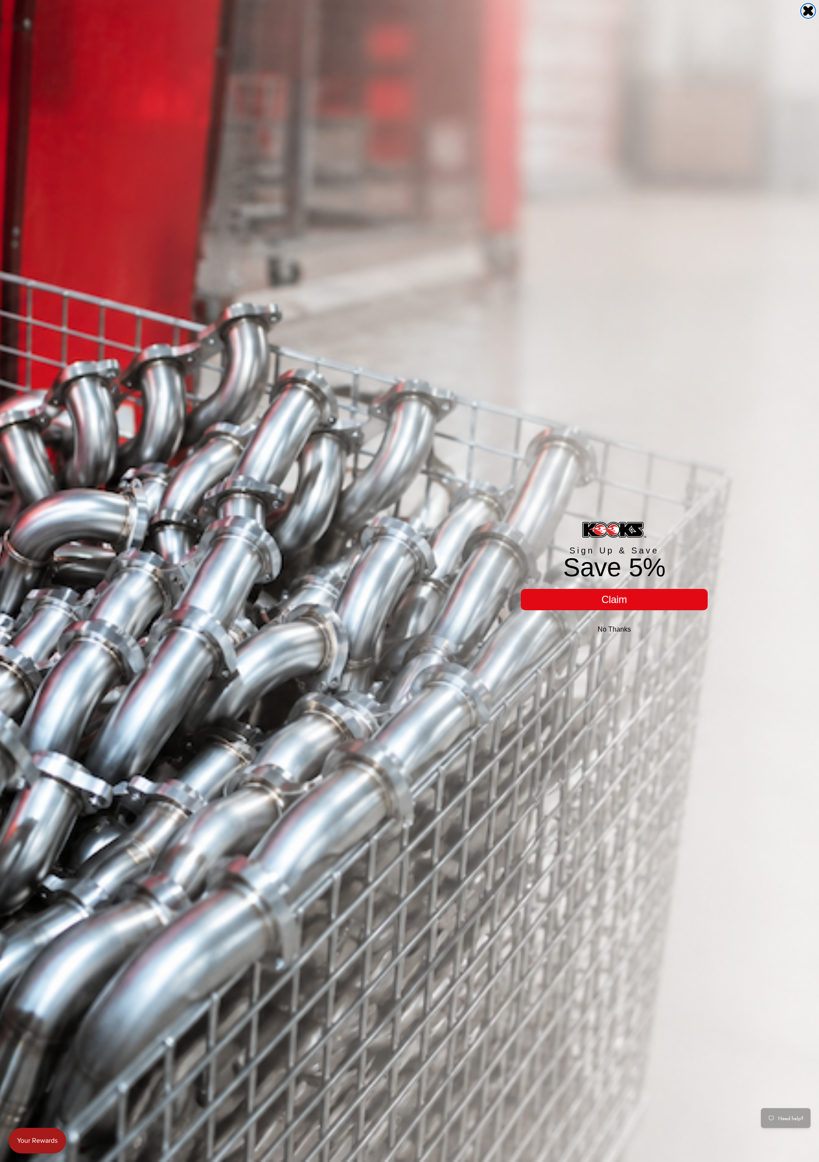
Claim (614, 599)
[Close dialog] (808, 10)
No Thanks (614, 629)
